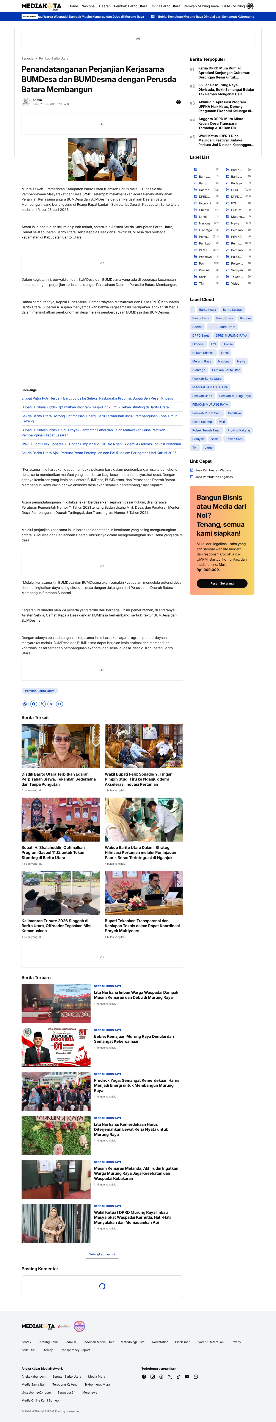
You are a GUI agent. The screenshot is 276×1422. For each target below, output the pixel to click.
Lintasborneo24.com (36, 1392)
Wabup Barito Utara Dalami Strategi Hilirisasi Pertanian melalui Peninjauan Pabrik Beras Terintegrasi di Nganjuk (140, 852)
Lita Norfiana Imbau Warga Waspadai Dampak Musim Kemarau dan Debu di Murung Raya (136, 995)
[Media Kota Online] (41, 6)
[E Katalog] (63, 1326)
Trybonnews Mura (97, 1384)
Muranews (89, 1392)
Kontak (26, 1342)
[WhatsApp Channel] (195, 1376)
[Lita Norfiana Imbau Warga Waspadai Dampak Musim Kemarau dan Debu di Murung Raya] (56, 1003)
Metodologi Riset (132, 1342)
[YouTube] (187, 1376)
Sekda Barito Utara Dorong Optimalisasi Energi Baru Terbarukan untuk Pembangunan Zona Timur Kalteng (99, 418)
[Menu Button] (250, 6)
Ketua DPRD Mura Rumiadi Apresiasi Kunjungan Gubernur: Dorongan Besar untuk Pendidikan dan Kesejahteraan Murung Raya (224, 72)
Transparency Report (75, 1350)
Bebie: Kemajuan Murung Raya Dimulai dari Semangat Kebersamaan (126, 16)
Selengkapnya (99, 1254)
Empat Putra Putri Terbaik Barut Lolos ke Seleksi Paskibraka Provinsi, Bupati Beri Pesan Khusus (97, 398)
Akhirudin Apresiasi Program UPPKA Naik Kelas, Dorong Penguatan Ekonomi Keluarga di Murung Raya (224, 106)
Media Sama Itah (33, 1384)
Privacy (236, 1342)
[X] (42, 704)
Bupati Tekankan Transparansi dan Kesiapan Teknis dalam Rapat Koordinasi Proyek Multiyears (142, 926)
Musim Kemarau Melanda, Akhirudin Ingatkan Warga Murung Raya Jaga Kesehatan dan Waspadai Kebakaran (136, 1173)
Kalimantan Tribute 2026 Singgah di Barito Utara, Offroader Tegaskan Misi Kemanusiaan (56, 926)
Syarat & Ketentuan (210, 1342)
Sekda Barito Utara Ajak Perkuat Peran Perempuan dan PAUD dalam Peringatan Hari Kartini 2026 (99, 453)
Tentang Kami (48, 1342)
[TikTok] (178, 1376)
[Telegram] (50, 704)
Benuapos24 (66, 1392)
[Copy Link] (59, 704)
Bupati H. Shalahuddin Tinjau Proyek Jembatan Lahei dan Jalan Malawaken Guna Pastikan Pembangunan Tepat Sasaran (93, 432)
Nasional (89, 6)
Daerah (105, 6)
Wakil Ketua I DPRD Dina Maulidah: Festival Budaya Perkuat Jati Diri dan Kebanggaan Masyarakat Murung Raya (225, 140)
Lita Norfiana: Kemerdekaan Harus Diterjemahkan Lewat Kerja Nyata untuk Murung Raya (131, 1129)
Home (73, 6)
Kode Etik (28, 1350)
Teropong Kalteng (65, 1384)
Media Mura (96, 1376)
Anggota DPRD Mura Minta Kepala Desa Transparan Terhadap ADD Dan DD (220, 123)
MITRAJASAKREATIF (44, 1411)
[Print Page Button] (178, 102)
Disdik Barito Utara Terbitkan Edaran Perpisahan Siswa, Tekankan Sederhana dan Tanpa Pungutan (59, 779)
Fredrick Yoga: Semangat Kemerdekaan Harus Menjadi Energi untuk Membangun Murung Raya (136, 1085)
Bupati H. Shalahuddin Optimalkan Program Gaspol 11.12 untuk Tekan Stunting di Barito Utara (95, 407)
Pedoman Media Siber (98, 1342)
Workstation (159, 1342)
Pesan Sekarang (222, 583)
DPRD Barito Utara (165, 6)
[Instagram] (152, 1376)
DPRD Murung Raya (238, 6)
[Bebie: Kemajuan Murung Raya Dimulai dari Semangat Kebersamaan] (56, 1047)
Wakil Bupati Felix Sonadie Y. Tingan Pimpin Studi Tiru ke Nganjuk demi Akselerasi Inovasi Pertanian (101, 444)
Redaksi (70, 1342)
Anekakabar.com (33, 1376)
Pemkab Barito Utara (130, 6)
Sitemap (47, 1350)
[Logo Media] (38, 1326)
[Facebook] (33, 704)
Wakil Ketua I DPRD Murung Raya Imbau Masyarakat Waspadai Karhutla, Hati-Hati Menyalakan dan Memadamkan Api (132, 1217)
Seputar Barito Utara (66, 1376)
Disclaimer (182, 1342)
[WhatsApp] (25, 704)
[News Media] (79, 1326)
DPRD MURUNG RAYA (108, 986)
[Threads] (161, 1376)
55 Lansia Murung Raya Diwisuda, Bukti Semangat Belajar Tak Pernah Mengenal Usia (226, 89)
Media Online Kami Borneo (40, 1400)
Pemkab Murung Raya (201, 6)
